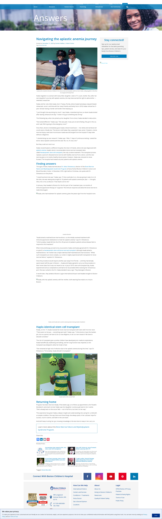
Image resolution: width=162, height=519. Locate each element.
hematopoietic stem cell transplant (51, 152)
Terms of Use (14, 516)
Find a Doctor (77, 498)
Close (155, 515)
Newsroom (98, 495)
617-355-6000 (57, 503)
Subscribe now (114, 56)
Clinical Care (99, 7)
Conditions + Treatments (81, 495)
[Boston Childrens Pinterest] (122, 476)
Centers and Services (79, 492)
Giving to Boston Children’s (103, 492)
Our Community (115, 7)
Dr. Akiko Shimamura (68, 167)
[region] (81, 514)
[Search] (127, 7)
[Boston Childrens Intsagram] (99, 476)
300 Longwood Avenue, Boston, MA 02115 (59, 497)
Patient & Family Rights (123, 494)
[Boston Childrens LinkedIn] (134, 476)
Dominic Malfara (59, 43)
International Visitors (80, 489)
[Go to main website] (58, 491)
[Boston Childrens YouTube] (111, 476)
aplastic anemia (41, 150)
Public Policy (120, 501)
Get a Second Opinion (80, 501)
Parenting (83, 7)
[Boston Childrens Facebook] (87, 476)
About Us (97, 489)
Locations (76, 505)
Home (35, 7)
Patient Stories (69, 7)
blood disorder (43, 45)
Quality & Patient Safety (101, 498)
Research (52, 7)
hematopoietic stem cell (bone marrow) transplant (60, 250)
